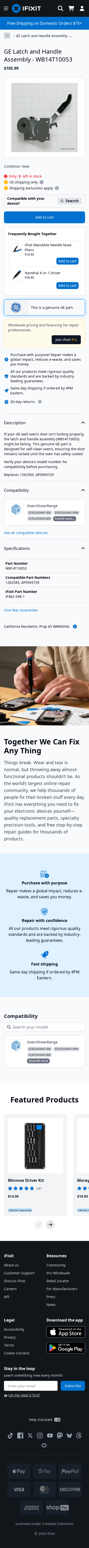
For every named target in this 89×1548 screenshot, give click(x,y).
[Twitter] (30, 1435)
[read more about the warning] (74, 626)
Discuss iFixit (14, 1281)
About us (11, 1265)
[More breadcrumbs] (7, 36)
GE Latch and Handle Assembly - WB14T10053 (42, 35)
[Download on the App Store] (65, 1332)
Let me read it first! (24, 1395)
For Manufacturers (61, 1288)
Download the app (64, 1320)
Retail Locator (57, 1281)
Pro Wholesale (58, 1273)
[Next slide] (50, 1224)
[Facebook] (20, 1435)
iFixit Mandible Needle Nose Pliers (48, 247)
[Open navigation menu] (6, 8)
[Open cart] (71, 8)
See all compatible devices (26, 532)
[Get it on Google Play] (65, 1348)
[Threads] (79, 1435)
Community (56, 1265)
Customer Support (19, 1273)
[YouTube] (50, 1435)
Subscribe (73, 1385)
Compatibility (16, 490)
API (6, 1296)
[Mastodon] (60, 1435)
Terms (9, 1345)
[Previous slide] (38, 1224)
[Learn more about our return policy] (40, 402)
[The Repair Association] (44, 1445)
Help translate (40, 1419)
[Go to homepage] (28, 8)
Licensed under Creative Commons (44, 1523)
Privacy (10, 1337)
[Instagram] (40, 1435)
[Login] (82, 8)
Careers (10, 1288)
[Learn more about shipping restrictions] (42, 182)
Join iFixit (66, 339)
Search (72, 200)
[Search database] (60, 8)
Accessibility (14, 1329)
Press (50, 1296)
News (51, 1304)
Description (15, 423)
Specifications (17, 548)
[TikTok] (10, 1435)
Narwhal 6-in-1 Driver (43, 272)
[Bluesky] (69, 1435)
